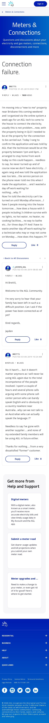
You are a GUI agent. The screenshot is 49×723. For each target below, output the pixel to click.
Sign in (40, 3)
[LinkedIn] (35, 690)
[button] (46, 86)
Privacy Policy (7, 679)
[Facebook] (4, 690)
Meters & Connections (14, 12)
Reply (14, 245)
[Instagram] (12, 690)
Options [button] (47, 10)
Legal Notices (7, 683)
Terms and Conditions (36, 679)
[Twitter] (20, 690)
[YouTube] (27, 690)
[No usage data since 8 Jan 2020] (44, 258)
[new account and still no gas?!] (40, 258)
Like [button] (33, 245)
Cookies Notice (20, 679)
